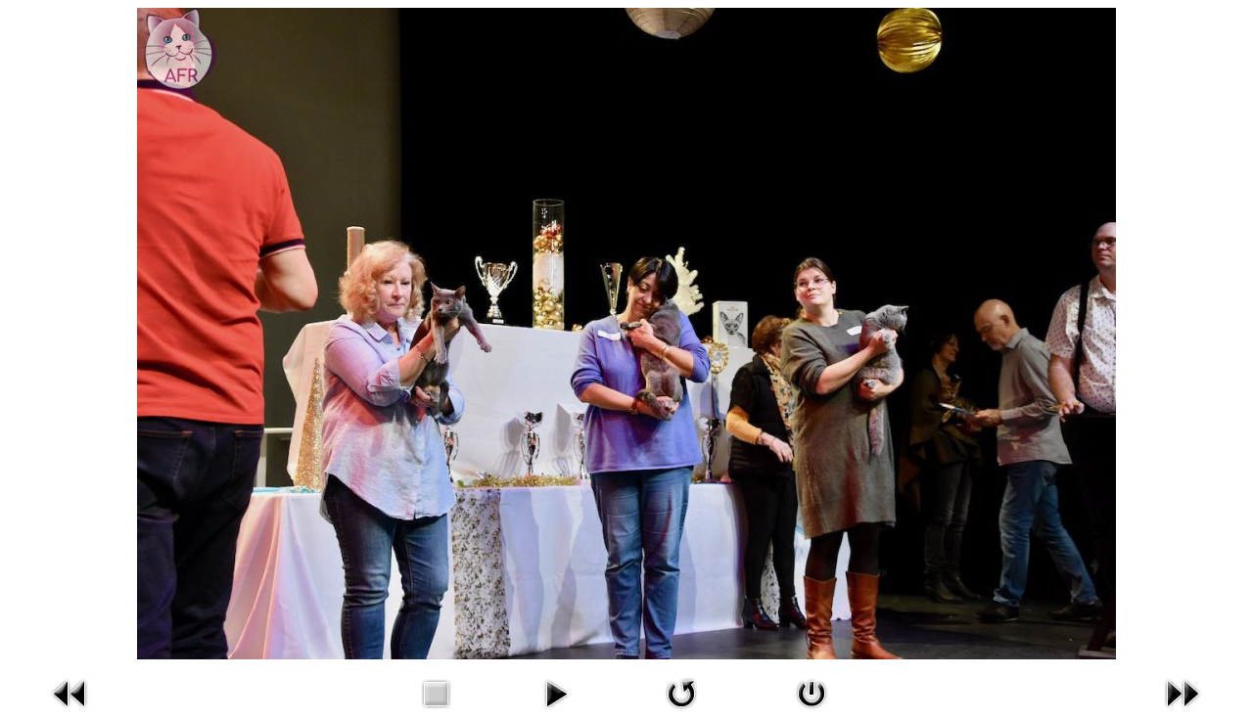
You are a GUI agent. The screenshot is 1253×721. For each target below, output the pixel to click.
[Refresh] (681, 711)
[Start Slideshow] (556, 711)
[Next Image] (1182, 711)
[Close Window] (811, 711)
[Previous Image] (70, 711)
